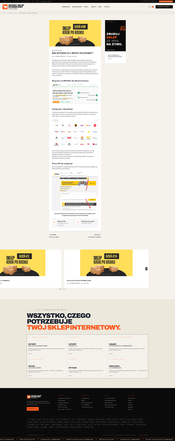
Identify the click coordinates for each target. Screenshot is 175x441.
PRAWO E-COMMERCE (45, 424)
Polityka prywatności (116, 435)
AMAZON (39, 419)
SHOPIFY (71, 424)
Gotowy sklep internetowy (64, 398)
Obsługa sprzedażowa (63, 402)
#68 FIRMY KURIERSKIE (95, 236)
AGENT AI (93, 7)
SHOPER (65, 424)
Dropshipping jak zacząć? (110, 400)
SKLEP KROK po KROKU (12, 13)
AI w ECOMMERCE (85, 404)
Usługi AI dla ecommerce (87, 407)
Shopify (130, 400)
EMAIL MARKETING (100, 419)
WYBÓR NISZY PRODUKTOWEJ (62, 427)
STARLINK (122, 424)
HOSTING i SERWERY (131, 419)
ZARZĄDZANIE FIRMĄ (88, 427)
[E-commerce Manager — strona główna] (13, 7)
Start (3, 13)
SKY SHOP (90, 424)
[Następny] (146, 268)
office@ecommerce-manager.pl (149, 1)
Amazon (130, 409)
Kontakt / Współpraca (130, 435)
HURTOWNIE (140, 419)
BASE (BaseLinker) (65, 419)
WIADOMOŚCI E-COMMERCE (33, 427)
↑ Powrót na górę (143, 435)
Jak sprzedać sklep (109, 407)
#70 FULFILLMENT (54, 236)
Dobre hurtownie (109, 402)
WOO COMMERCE (44, 427)
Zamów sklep (32, 408)
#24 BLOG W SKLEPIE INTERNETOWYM (79, 280)
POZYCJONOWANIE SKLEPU (33, 424)
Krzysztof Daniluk (46, 1)
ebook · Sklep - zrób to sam (64, 409)
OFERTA (86, 7)
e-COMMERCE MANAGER (60, 56)
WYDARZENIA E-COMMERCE (76, 427)
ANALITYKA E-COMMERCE (48, 419)
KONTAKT (107, 7)
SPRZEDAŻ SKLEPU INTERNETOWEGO (110, 424)
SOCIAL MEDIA (97, 424)
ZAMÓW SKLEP (66, 7)
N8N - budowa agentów (86, 402)
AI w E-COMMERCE (31, 419)
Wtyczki (83, 400)
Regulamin (105, 435)
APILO (57, 419)
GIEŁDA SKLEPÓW (77, 7)
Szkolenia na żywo (62, 404)
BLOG (99, 7)
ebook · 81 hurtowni (62, 407)
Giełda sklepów (61, 400)
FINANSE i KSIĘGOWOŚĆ (112, 419)
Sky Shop (130, 404)
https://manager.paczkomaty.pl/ (61, 168)
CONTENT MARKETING (81, 419)
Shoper (130, 402)
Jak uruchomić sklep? (110, 398)
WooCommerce (131, 398)
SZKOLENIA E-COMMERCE (141, 424)
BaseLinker (130, 407)
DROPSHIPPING (91, 419)
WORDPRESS (51, 427)
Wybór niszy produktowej (110, 404)
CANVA (73, 419)
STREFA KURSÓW (130, 424)
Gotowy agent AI (85, 398)
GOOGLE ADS (122, 419)
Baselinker (86, 112)
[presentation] (106, 263)
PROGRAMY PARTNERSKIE (57, 424)
